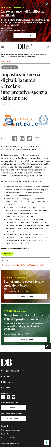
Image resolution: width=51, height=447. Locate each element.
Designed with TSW (8, 438)
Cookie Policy (6, 434)
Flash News (10, 54)
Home (3, 54)
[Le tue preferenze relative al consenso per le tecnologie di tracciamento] (46, 442)
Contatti (4, 426)
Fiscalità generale (21, 54)
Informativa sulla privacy (10, 430)
